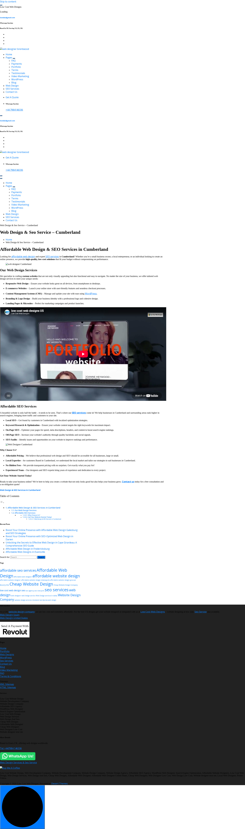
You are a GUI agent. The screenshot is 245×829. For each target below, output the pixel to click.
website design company (22, 611)
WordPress (17, 79)
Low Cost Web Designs (153, 611)
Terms (14, 70)
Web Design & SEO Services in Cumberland (20, 490)
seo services (56, 590)
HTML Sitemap (8, 687)
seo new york (39, 591)
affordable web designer (23, 577)
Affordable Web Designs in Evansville (25, 551)
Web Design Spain (9, 614)
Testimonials (18, 73)
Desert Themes (59, 783)
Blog (13, 82)
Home (9, 54)
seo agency (30, 591)
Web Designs (7, 654)
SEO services (52, 256)
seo (23, 590)
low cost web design (10, 590)
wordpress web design (48, 600)
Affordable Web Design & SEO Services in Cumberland (34, 507)
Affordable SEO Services (25, 513)
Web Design (12, 85)
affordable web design (23, 256)
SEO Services (12, 88)
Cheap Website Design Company (66, 585)
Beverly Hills (4, 585)
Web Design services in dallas (46, 596)
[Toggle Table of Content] (2, 502)
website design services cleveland (27, 600)
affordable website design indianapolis (35, 580)
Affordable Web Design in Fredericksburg (28, 548)
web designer (16, 596)
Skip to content (8, 1)
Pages (9, 57)
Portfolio (16, 66)
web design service (28, 596)
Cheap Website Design (31, 584)
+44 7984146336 (14, 109)
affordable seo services (18, 570)
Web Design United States (14, 618)
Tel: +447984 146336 (11, 748)
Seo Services (6, 660)
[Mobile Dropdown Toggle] (14, 58)
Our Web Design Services (26, 510)
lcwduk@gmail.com (7, 18)
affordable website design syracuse (63, 580)
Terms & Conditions (10, 676)
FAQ (13, 60)
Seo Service (201, 611)
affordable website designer (10, 580)
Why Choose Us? (34, 515)
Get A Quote (12, 97)
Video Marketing (20, 76)
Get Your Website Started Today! (40, 517)
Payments (16, 63)
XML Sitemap (7, 684)
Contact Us (11, 91)
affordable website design (56, 575)
